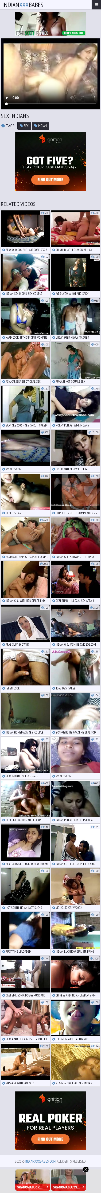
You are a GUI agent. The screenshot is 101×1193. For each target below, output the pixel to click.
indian (42, 125)
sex (26, 125)
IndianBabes (22, 4)
